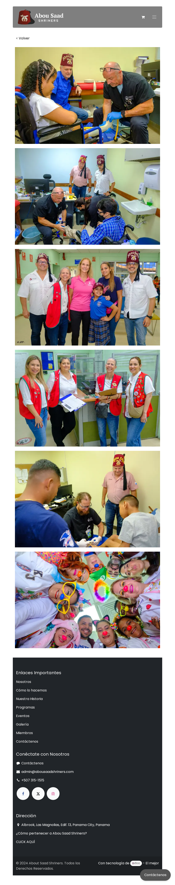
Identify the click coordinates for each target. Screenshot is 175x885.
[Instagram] (53, 793)
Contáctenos (155, 874)
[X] (38, 793)
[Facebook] (23, 793)
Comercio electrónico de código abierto (125, 868)
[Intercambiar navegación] (154, 17)
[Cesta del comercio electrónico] (143, 17)
